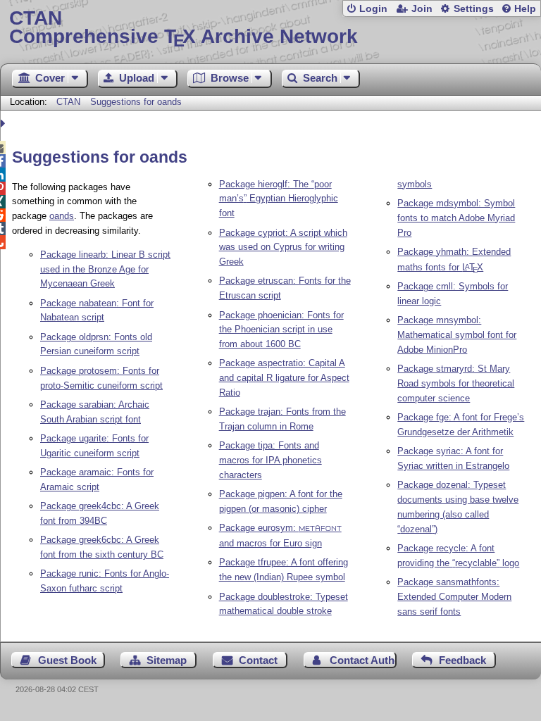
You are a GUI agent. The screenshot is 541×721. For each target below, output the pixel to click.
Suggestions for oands (136, 101)
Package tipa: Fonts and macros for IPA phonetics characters (270, 460)
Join (422, 9)
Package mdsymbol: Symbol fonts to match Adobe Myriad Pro (456, 218)
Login (373, 9)
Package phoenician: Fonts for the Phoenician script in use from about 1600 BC (281, 330)
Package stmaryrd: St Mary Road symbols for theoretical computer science (455, 383)
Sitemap (167, 660)
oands (61, 216)
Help (525, 9)
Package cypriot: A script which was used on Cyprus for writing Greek (283, 247)
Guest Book (67, 660)
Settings (474, 9)
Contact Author (363, 660)
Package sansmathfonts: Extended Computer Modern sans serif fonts (454, 597)
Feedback (462, 660)
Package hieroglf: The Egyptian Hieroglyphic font (278, 199)
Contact (258, 660)
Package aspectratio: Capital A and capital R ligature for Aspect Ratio (284, 378)
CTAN (68, 101)
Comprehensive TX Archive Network (183, 27)
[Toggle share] (4, 123)
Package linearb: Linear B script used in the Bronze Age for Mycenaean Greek (105, 269)
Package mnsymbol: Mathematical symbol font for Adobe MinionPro (456, 335)
